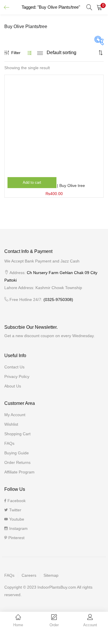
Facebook (16, 500)
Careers (29, 575)
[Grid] (30, 52)
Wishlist (11, 424)
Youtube (16, 519)
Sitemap (50, 575)
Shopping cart (17, 433)
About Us (12, 386)
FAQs (9, 443)
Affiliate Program (19, 472)
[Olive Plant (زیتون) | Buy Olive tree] (54, 124)
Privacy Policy (16, 376)
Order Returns (17, 462)
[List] (40, 52)
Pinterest (16, 537)
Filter (15, 52)
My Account (14, 414)
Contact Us (14, 367)
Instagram (18, 528)
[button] (99, 7)
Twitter (15, 510)
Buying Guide (16, 453)
